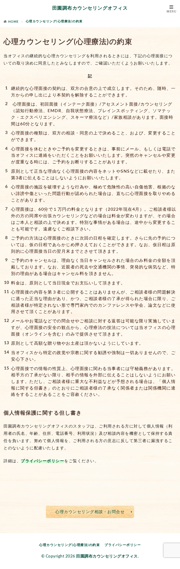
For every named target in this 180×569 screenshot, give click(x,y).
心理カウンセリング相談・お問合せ (90, 512)
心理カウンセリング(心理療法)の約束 (54, 21)
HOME (13, 21)
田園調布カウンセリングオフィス (90, 8)
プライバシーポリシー (42, 461)
